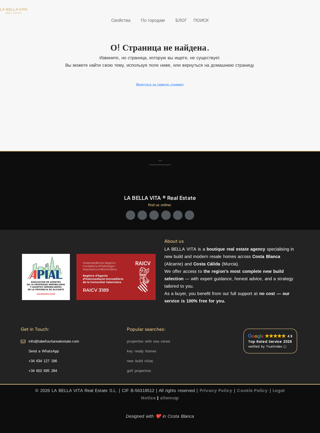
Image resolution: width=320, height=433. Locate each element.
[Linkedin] (177, 215)
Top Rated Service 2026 (270, 341)
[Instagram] (154, 215)
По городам (153, 20)
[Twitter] (142, 215)
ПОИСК (201, 20)
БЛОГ (181, 20)
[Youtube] (166, 215)
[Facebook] (130, 215)
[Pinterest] (189, 215)
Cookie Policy (252, 390)
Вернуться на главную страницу (160, 84)
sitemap (169, 398)
